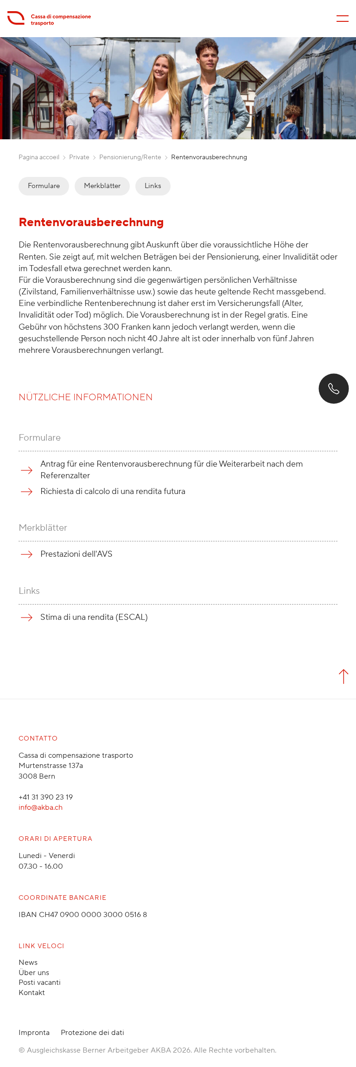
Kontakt (32, 992)
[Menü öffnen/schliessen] (343, 19)
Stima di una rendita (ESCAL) (94, 617)
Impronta (34, 1032)
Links (153, 186)
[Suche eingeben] (24, 1049)
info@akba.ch (41, 807)
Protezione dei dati (92, 1032)
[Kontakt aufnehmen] (333, 388)
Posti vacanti (40, 982)
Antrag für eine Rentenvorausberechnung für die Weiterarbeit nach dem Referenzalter (171, 470)
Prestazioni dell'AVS (76, 554)
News (28, 962)
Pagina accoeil (39, 157)
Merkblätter (102, 186)
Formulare (44, 186)
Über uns (34, 972)
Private (79, 157)
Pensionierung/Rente (130, 157)
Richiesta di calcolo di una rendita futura (112, 491)
